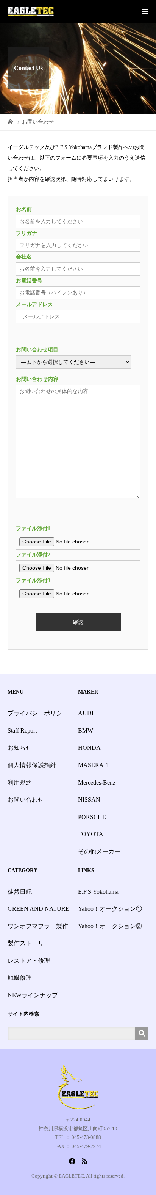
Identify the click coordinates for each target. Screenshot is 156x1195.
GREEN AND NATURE (38, 908)
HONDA (89, 747)
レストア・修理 (29, 960)
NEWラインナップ (33, 995)
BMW (85, 730)
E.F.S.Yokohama (98, 891)
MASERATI (93, 765)
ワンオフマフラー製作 (38, 926)
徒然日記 (20, 891)
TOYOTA (90, 834)
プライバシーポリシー (38, 713)
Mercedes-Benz (96, 782)
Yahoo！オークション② (110, 926)
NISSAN (89, 799)
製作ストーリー (29, 943)
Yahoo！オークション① (110, 908)
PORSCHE (92, 817)
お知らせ (20, 747)
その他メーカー (99, 851)
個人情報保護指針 (32, 765)
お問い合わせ (26, 799)
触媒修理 (20, 977)
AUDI (86, 713)
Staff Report (22, 730)
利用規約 (20, 782)
